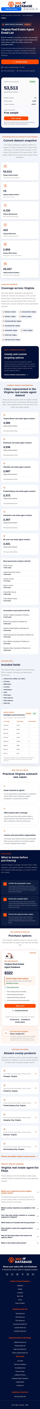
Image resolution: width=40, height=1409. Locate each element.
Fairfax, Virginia (27, 330)
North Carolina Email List (20, 1353)
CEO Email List (20, 1317)
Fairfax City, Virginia (11, 335)
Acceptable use (25, 1019)
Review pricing (21, 62)
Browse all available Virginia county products (18, 1156)
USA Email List (20, 1313)
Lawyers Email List (20, 1327)
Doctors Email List (20, 1396)
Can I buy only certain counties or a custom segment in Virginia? (18, 1216)
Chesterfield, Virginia (11, 330)
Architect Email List (20, 1331)
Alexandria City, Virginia (29, 312)
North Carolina (20, 1303)
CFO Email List (20, 1320)
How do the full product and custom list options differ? (16, 1236)
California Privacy (20, 1375)
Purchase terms (14, 1019)
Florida (20, 1289)
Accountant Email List (20, 1324)
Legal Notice (20, 1382)
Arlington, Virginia (10, 316)
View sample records (13, 987)
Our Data (20, 1361)
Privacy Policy (20, 1371)
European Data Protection (20, 1378)
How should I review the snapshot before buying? (17, 1229)
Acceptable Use (20, 1368)
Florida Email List (20, 1346)
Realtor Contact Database (20, 1281)
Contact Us (20, 1385)
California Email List (20, 1342)
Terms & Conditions (20, 1364)
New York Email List (20, 1349)
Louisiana (20, 1292)
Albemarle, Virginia (10, 312)
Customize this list (21, 1010)
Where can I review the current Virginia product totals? (16, 1192)
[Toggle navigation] (36, 9)
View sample (16, 118)
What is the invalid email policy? (13, 1243)
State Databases (27, 15)
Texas (20, 1299)
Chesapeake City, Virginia (12, 325)
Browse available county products (15, 374)
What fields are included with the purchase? (18, 1223)
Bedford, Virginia (26, 316)
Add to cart (20, 1006)
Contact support (20, 1022)
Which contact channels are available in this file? (18, 1209)
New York (20, 1296)
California (20, 1285)
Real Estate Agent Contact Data (10, 15)
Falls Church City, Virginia (12, 339)
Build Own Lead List (11, 9)
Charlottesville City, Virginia (13, 321)
